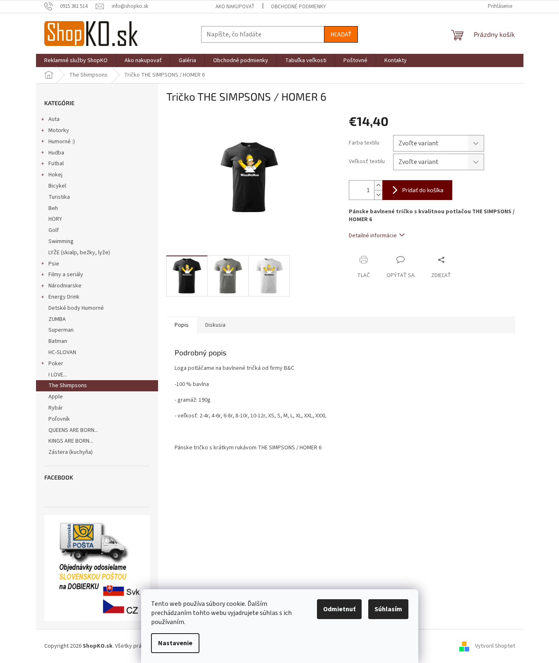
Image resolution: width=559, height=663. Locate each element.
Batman (57, 341)
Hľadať (341, 34)
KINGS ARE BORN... (70, 441)
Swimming (61, 241)
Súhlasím (388, 609)
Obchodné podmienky (298, 6)
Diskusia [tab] (215, 325)
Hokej (55, 175)
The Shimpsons (67, 385)
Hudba (56, 153)
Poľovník (59, 419)
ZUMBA (57, 319)
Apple (55, 397)
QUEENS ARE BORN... (73, 430)
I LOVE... (57, 375)
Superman (61, 330)
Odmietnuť (339, 609)
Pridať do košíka (423, 189)
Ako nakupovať (235, 6)
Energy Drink (63, 297)
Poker (55, 363)
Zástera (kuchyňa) (71, 452)
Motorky (58, 130)
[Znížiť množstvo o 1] (378, 195)
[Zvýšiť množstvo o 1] (378, 185)
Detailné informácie (373, 235)
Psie (53, 264)
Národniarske (65, 286)
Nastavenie (175, 643)
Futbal (56, 163)
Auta (54, 119)
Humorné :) (61, 141)
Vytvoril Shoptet (495, 646)
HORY (55, 219)
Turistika (59, 197)
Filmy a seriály (65, 274)
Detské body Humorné (76, 308)
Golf (53, 230)
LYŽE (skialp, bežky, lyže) (79, 252)
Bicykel (57, 186)
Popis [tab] (182, 325)
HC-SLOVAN (62, 352)
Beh (53, 208)
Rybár (55, 408)
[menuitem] (76, 60)
